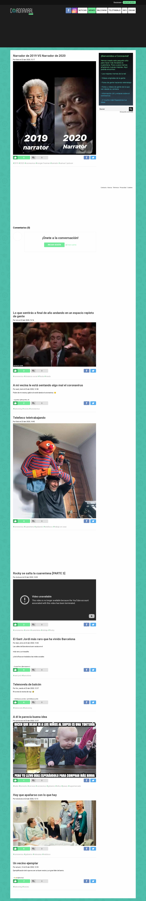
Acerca (109, 187)
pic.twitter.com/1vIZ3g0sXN (54, 661)
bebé (16, 786)
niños (59, 786)
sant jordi (18, 675)
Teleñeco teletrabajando (29, 417)
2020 (22, 163)
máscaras (38, 854)
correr (27, 630)
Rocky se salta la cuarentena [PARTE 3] (39, 573)
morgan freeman (43, 163)
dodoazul (19, 577)
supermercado (75, 786)
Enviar (132, 10)
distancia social (31, 376)
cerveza (32, 786)
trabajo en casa (60, 527)
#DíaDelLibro (54, 653)
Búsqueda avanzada (126, 112)
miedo (48, 376)
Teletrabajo (115, 10)
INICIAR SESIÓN (129, 2)
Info (125, 10)
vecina (26, 409)
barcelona (27, 675)
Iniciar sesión (54, 245)
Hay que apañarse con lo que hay (35, 795)
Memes (92, 10)
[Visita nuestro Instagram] (74, 10)
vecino (26, 887)
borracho (23, 786)
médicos (46, 854)
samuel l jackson (66, 163)
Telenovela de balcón (27, 684)
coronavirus (30, 163)
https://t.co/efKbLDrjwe (54, 658)
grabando (39, 527)
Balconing (102, 10)
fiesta (41, 376)
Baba (18, 60)
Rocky (52, 630)
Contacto (104, 187)
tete (17, 320)
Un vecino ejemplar (25, 863)
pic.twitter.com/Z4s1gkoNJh (54, 693)
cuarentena (29, 527)
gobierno (51, 786)
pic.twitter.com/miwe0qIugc (54, 872)
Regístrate (117, 2)
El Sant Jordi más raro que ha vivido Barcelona (44, 639)
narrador (55, 163)
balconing (18, 409)
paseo (65, 786)
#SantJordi (54, 648)
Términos (116, 187)
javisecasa (19, 721)
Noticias (83, 10)
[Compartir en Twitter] (93, 157)
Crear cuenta (71, 245)
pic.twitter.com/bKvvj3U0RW (54, 394)
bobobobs (19, 799)
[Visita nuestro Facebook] (68, 10)
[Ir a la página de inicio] (21, 8)
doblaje (45, 630)
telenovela (18, 708)
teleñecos (49, 527)
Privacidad (123, 187)
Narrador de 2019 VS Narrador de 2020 (39, 55)
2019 (16, 163)
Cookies (129, 187)
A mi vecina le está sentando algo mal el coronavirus (48, 385)
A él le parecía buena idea (30, 717)
